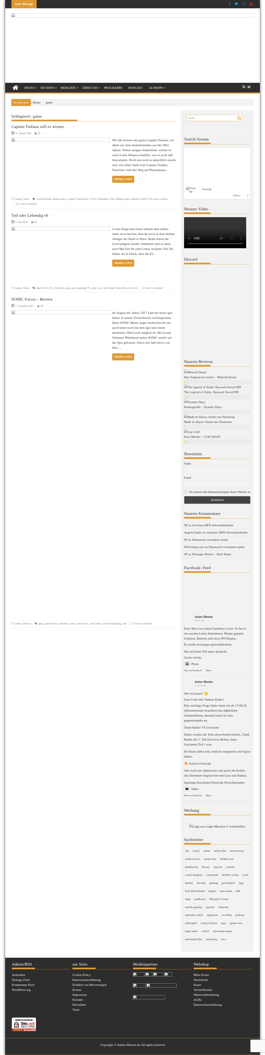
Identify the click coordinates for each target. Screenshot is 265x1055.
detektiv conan (230, 874)
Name (187, 463)
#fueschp (217, 782)
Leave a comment (28, 203)
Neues (29, 87)
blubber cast (227, 858)
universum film (193, 939)
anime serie (210, 858)
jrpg (241, 882)
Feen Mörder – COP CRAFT (202, 436)
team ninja (108, 288)
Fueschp (207, 189)
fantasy (189, 882)
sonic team (95, 623)
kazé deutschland (195, 890)
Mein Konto (201, 975)
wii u (223, 939)
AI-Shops (156, 87)
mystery (210, 907)
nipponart (212, 915)
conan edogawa (193, 874)
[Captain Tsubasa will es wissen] (60, 140)
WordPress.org (21, 989)
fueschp (201, 882)
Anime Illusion (203, 616)
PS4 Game (153, 199)
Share (208, 670)
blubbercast (191, 866)
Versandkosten (203, 989)
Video (195, 789)
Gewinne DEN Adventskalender (213, 525)
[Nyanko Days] (194, 402)
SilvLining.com (194, 547)
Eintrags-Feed (21, 980)
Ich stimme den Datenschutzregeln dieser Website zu (219, 492)
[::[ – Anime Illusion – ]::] (132, 16)
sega (223, 923)
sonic (72, 623)
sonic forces (82, 623)
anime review (192, 858)
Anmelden (18, 975)
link (238, 890)
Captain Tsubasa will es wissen (37, 126)
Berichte (68, 87)
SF (39, 133)
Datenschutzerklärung (86, 980)
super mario (191, 931)
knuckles (63, 623)
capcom (217, 866)
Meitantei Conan (218, 899)
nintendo (223, 907)
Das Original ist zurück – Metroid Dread (210, 377)
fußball (119, 199)
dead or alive (42, 288)
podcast (240, 915)
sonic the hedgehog (111, 623)
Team (76, 1009)
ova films (227, 915)
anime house (237, 850)
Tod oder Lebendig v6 (29, 215)
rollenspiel (191, 923)
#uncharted (203, 782)
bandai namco (59, 199)
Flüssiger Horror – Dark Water (211, 554)
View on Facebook (193, 670)
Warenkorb (201, 980)
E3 (51, 288)
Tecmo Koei (121, 288)
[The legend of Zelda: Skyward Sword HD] (212, 387)
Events (76, 989)
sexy (99, 288)
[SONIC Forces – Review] (60, 312)
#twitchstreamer (234, 782)
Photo (195, 664)
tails (124, 623)
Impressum (79, 994)
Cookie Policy (81, 975)
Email (187, 477)
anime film (220, 850)
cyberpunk (212, 874)
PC (88, 288)
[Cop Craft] (192, 432)
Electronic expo (62, 288)
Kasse (197, 984)
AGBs (197, 999)
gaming (82, 288)
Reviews (47, 87)
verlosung (211, 939)
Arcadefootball (43, 199)
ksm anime (226, 890)
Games (18, 199)
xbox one (132, 288)
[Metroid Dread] (195, 372)
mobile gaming (193, 907)
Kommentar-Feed (23, 984)
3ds (187, 850)
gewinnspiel (228, 882)
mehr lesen (123, 179)
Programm (113, 87)
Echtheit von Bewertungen (89, 984)
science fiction (209, 923)
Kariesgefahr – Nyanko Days (203, 407)
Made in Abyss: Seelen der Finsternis (208, 422)
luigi (187, 899)
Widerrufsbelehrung (206, 994)
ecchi (245, 874)
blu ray (206, 866)
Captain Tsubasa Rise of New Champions (87, 199)
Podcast (135, 87)
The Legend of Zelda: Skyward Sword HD (211, 392)
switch (205, 931)
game (126, 199)
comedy (230, 866)
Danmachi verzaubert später (210, 539)
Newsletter (79, 1004)
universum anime (222, 931)
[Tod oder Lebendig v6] (60, 229)
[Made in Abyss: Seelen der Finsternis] (209, 417)
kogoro (212, 890)
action (196, 850)
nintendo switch (138, 199)
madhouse (200, 899)
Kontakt (77, 999)
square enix (236, 923)
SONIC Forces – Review (32, 299)
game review (51, 623)
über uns (90, 87)
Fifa (112, 199)
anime (207, 850)
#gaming (189, 782)
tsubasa (163, 199)
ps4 (93, 288)
